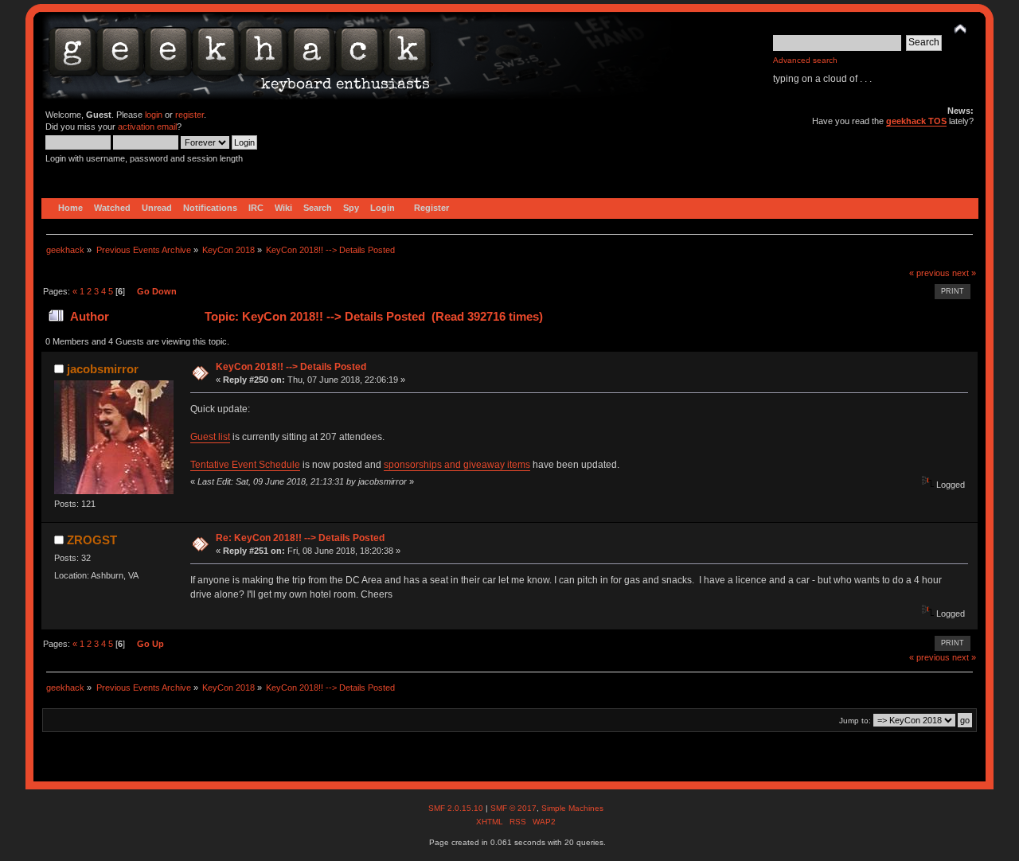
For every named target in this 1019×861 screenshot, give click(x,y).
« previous (929, 273)
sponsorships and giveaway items (457, 464)
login (153, 114)
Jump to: (855, 720)
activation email (147, 126)
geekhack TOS (916, 121)
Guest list (210, 436)
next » (964, 273)
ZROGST (92, 540)
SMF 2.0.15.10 (457, 808)
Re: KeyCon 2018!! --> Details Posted (300, 537)
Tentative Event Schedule (245, 464)
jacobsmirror (103, 369)
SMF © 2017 (513, 808)
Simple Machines (572, 808)
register (189, 114)
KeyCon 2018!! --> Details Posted (291, 366)
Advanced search (805, 60)
